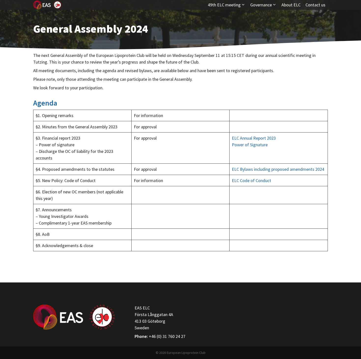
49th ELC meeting (224, 5)
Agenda (45, 102)
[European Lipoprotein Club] (47, 5)
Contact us (315, 5)
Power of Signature (250, 144)
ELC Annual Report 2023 (254, 138)
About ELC (291, 5)
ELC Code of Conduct (251, 180)
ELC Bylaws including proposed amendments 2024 (278, 169)
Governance (261, 5)
